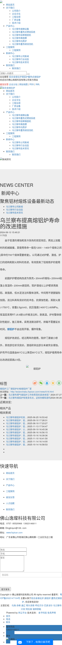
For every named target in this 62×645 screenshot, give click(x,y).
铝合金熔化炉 (15, 76)
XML (38, 84)
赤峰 (18, 605)
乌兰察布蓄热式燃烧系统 (23, 31)
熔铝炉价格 (16, 388)
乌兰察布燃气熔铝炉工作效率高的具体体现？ (29, 394)
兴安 (23, 608)
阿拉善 (29, 608)
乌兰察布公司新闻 (20, 56)
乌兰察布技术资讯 (20, 62)
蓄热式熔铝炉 (34, 76)
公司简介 (16, 10)
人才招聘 (10, 503)
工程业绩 (16, 16)
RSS (31, 84)
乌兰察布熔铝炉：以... (16, 429)
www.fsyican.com (14, 532)
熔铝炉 (25, 76)
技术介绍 (16, 22)
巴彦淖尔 (48, 605)
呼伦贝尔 (39, 605)
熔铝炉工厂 (5, 388)
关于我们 (10, 7)
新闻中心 (10, 53)
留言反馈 (4, 84)
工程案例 (10, 46)
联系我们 (10, 65)
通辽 (23, 605)
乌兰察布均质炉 (19, 40)
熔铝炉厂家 (26, 388)
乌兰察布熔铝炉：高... (16, 435)
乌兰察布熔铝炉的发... (16, 417)
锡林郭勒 (37, 608)
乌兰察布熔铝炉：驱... (16, 444)
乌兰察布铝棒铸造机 (21, 34)
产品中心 (10, 25)
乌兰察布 (57, 605)
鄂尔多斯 (30, 605)
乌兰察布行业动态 (20, 59)
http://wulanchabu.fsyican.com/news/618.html (32, 391)
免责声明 (51, 612)
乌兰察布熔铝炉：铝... (16, 420)
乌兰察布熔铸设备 (20, 28)
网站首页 (10, 4)
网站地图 (23, 84)
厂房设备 (16, 19)
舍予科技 (42, 612)
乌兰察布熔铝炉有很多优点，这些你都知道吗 (29, 397)
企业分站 (13, 84)
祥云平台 (22, 612)
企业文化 (16, 13)
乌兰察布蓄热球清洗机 (22, 43)
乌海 (14, 605)
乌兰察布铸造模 (19, 37)
